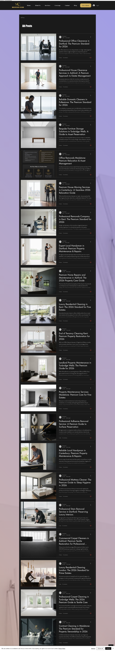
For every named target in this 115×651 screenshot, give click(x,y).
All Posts (22, 17)
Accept (108, 648)
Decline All (100, 648)
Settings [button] (93, 648)
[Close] (113, 648)
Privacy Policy (61, 648)
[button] (47, 5)
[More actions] (91, 37)
